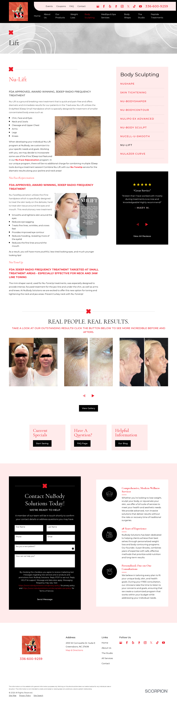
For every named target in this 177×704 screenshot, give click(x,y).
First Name (20, 527)
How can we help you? (25, 556)
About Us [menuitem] (47, 16)
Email (50, 537)
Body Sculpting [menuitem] (90, 16)
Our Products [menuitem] (60, 16)
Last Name (52, 527)
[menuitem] (142, 85)
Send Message (44, 599)
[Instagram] (122, 6)
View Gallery (88, 408)
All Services (107, 658)
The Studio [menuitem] (141, 16)
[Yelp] (110, 6)
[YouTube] (140, 6)
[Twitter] (128, 6)
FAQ (71, 6)
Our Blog (123, 443)
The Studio (107, 653)
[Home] (18, 11)
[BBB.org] (116, 6)
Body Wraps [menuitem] (127, 16)
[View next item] (146, 224)
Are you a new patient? (25, 546)
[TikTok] (134, 6)
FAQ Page (82, 443)
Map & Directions (74, 650)
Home (105, 643)
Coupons (61, 6)
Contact (81, 6)
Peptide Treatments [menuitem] (157, 16)
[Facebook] (103, 6)
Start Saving (42, 443)
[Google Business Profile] (97, 6)
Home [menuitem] (37, 16)
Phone (18, 537)
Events (49, 6)
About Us (106, 648)
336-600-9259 (156, 6)
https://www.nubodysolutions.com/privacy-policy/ (39, 585)
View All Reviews (142, 236)
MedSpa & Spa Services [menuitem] (108, 16)
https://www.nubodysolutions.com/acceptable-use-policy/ (47, 588)
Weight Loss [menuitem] (74, 16)
